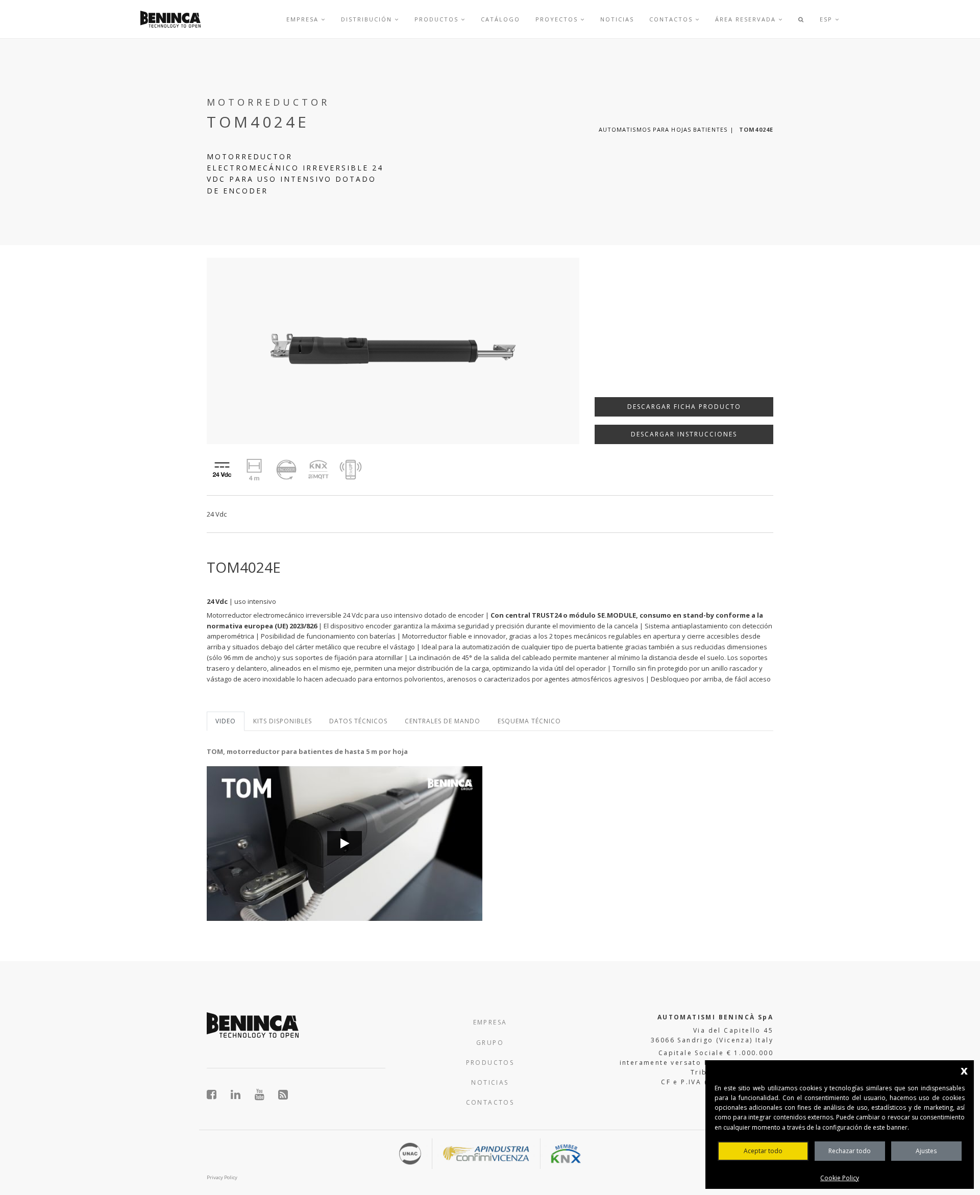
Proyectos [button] (557, 19)
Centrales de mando (442, 721)
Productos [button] (437, 19)
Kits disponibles (282, 721)
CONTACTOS (490, 1102)
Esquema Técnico (529, 721)
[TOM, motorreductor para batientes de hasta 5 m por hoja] (344, 843)
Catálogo (500, 19)
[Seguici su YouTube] (265, 1094)
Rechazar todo (849, 1151)
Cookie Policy (839, 1178)
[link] (170, 19)
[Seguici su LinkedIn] (241, 1094)
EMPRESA (490, 1022)
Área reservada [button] (746, 19)
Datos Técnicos (358, 721)
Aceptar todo (763, 1151)
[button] (801, 19)
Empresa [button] (303, 19)
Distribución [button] (368, 19)
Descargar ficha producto (684, 406)
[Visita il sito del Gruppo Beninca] (283, 1094)
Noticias (617, 19)
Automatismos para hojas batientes (663, 129)
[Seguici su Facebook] (217, 1094)
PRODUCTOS (490, 1062)
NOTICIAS (489, 1082)
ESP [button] (827, 19)
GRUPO (490, 1042)
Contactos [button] (672, 19)
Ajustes (926, 1151)
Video (225, 721)
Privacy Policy (222, 1177)
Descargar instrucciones (684, 434)
